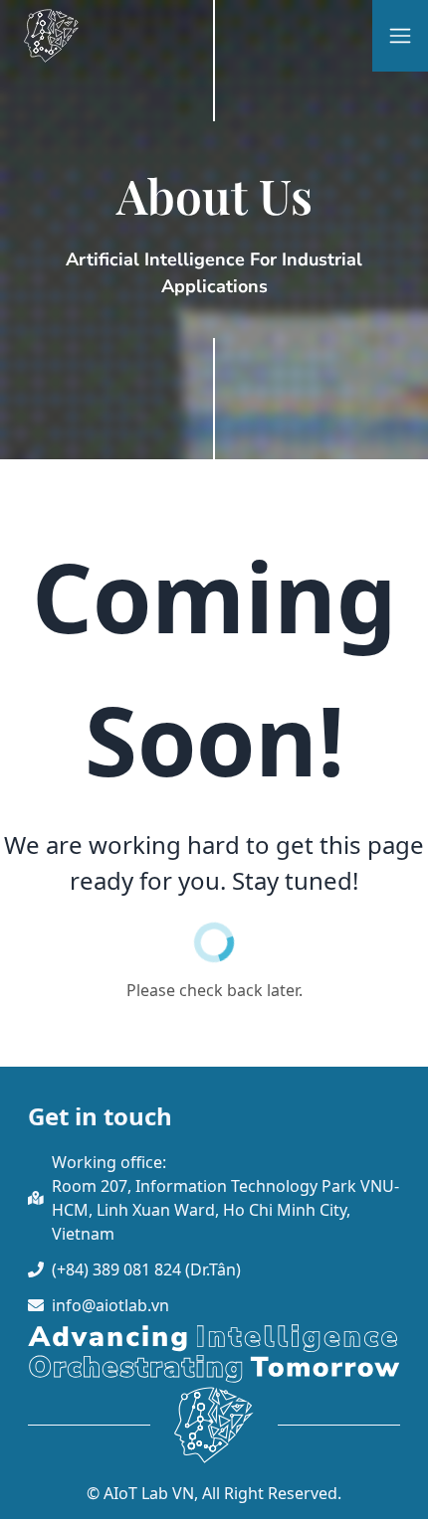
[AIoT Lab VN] (52, 36)
